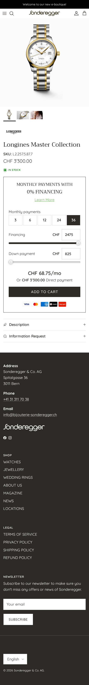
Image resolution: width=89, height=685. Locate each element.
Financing (17, 234)
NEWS (8, 501)
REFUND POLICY (17, 557)
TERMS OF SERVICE (20, 534)
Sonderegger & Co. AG (29, 670)
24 (59, 220)
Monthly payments (24, 211)
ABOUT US (12, 485)
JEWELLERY (13, 469)
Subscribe (18, 619)
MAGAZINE (12, 493)
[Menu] (4, 13)
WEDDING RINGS (18, 477)
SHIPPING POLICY (18, 550)
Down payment (22, 253)
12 (44, 220)
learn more (44, 199)
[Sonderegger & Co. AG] (44, 13)
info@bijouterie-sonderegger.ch (30, 414)
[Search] (13, 13)
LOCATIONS (13, 508)
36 (73, 220)
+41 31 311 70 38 (16, 399)
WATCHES (12, 462)
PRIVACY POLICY (17, 542)
